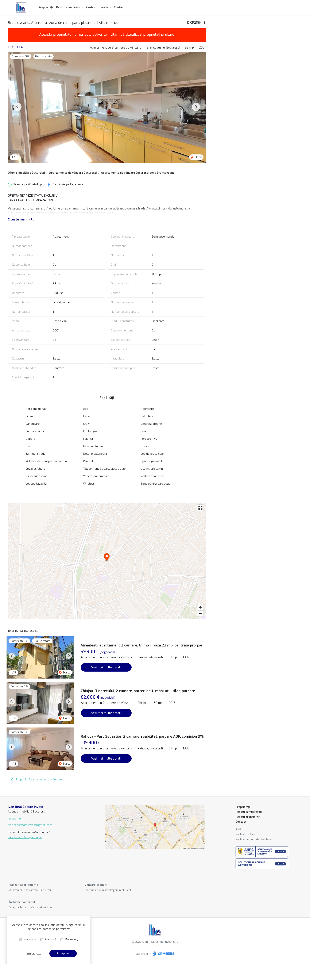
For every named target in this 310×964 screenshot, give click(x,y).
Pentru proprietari (98, 7)
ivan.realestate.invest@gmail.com (30, 825)
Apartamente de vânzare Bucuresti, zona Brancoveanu (138, 172)
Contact (119, 7)
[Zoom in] (200, 607)
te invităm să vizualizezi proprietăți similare (139, 34)
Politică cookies (245, 834)
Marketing (71, 939)
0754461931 (16, 819)
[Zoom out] (200, 613)
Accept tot (63, 953)
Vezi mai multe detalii (106, 667)
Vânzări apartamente (23, 885)
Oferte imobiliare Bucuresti (26, 172)
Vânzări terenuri (95, 885)
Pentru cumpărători (69, 7)
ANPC (239, 829)
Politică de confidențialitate (253, 839)
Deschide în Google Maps (25, 837)
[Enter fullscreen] (200, 508)
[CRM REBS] (163, 954)
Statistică (50, 939)
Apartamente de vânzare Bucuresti (73, 172)
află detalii (57, 925)
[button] (17, 107)
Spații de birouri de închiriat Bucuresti (31, 907)
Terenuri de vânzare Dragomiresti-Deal (108, 890)
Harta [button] (198, 157)
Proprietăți (45, 7)
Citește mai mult (21, 219)
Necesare (30, 939)
